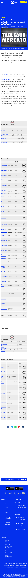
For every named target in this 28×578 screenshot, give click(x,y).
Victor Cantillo (3, 190)
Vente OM (20, 532)
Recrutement (7, 524)
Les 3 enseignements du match (8, 556)
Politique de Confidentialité (8, 518)
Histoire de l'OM (21, 505)
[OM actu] (14, 1)
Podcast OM (9, 569)
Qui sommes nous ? (22, 508)
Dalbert (2, 235)
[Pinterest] (14, 494)
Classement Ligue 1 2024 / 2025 (11, 563)
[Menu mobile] (2, 2)
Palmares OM (17, 567)
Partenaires (23, 567)
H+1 (6, 550)
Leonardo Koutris (4, 245)
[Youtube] (23, 494)
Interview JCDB (8, 552)
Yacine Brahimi (4, 261)
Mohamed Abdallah (4, 141)
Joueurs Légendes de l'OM (21, 565)
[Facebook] (5, 494)
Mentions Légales (8, 515)
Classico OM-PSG (23, 563)
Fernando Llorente (4, 276)
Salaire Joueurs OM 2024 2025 (21, 526)
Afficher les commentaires (15, 479)
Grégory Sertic (4, 135)
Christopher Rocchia (5, 130)
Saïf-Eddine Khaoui (4, 134)
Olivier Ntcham (4, 185)
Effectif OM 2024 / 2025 (21, 520)
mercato (5, 74)
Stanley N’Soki (4, 240)
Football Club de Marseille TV (8, 547)
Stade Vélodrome (15, 570)
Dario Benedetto (4, 165)
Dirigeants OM (21, 517)
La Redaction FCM (6, 26)
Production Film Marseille (18, 569)
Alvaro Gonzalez (6, 79)
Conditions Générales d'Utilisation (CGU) (8, 504)
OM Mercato (20, 523)
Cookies (6, 510)
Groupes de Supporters (9, 565)
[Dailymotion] (19, 494)
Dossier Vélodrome (7, 541)
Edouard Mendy (4, 250)
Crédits (6, 512)
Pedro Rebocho (4, 224)
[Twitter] (10, 494)
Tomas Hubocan (4, 344)
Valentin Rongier (4, 170)
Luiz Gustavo (3, 397)
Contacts (6, 507)
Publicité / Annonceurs (7, 521)
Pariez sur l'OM (24, 1)
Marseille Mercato (9, 567)
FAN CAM (7, 544)
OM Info (5, 14)
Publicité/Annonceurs (14, 575)
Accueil (2, 14)
